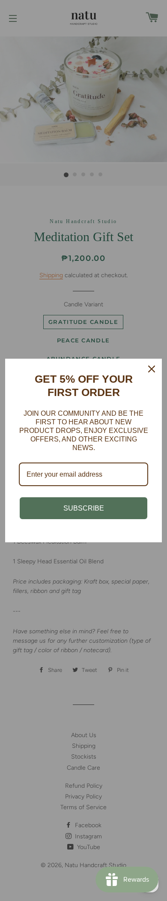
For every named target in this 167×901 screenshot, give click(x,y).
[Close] (151, 369)
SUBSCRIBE (83, 508)
